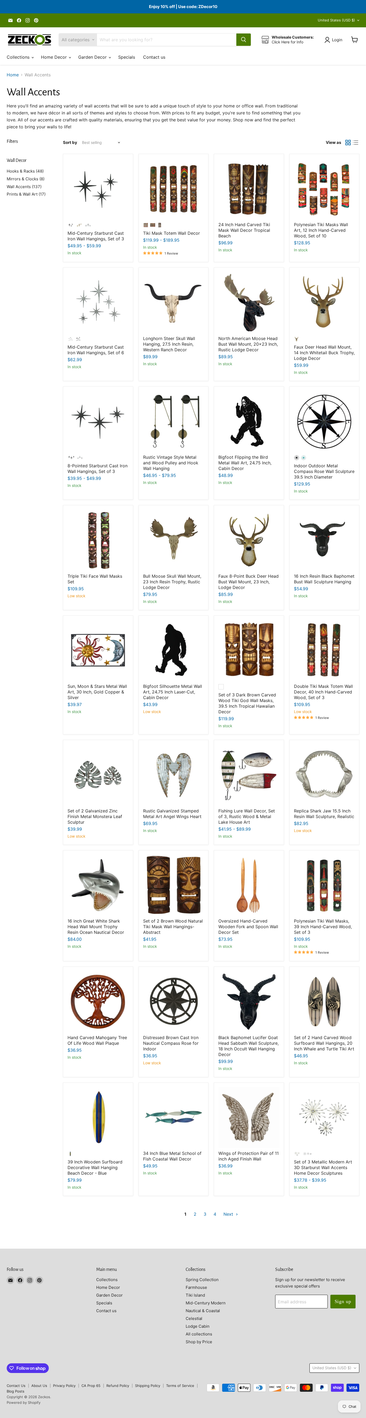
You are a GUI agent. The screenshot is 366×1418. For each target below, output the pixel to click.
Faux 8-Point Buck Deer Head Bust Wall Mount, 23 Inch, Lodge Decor (248, 581)
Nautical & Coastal (203, 1310)
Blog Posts (15, 1391)
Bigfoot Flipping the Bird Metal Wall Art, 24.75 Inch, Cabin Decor (244, 462)
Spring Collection (202, 1279)
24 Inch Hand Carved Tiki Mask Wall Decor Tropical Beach (244, 230)
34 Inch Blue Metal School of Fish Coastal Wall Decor (172, 1156)
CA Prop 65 (90, 1385)
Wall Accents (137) (24, 186)
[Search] (243, 39)
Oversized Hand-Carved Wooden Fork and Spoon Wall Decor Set (248, 926)
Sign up (343, 1301)
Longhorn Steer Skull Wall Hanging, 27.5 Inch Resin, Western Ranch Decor (169, 344)
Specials (126, 57)
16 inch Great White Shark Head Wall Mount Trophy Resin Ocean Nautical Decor (96, 926)
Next (228, 1214)
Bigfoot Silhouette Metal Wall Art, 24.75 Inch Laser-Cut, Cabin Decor (172, 692)
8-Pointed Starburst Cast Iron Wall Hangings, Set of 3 (98, 468)
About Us (39, 1385)
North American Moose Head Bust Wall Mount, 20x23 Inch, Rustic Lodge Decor (248, 344)
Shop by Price (199, 1341)
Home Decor (54, 57)
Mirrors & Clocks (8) (25, 178)
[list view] (355, 142)
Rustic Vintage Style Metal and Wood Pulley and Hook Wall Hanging (170, 462)
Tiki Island (195, 1295)
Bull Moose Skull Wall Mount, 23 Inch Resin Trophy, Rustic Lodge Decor (172, 581)
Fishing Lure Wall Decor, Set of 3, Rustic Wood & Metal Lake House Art (246, 816)
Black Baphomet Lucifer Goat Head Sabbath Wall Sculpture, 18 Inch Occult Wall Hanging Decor (248, 1046)
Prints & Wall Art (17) (26, 194)
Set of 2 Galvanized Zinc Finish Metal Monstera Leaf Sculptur (95, 816)
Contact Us (16, 1385)
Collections (19, 57)
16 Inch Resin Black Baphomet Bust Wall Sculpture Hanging (324, 578)
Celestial (194, 1318)
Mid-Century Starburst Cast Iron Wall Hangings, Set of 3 (96, 235)
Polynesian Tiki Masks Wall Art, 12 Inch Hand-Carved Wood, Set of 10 (321, 230)
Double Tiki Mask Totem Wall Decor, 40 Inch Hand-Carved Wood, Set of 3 (323, 692)
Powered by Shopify (23, 1402)
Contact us (154, 57)
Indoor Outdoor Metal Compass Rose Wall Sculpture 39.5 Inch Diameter (324, 471)
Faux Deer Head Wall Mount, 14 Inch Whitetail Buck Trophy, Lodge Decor (324, 352)
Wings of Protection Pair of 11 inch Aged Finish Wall (248, 1156)
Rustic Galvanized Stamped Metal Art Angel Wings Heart (172, 813)
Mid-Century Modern (206, 1302)
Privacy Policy (64, 1385)
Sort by (70, 142)
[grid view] (348, 142)
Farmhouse (196, 1287)
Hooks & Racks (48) (25, 171)
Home (13, 74)
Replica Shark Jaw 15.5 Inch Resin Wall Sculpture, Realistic (324, 813)
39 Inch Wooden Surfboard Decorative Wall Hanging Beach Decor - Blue (95, 1167)
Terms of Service (180, 1385)
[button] (334, 40)
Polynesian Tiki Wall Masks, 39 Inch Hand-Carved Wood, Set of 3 (323, 926)
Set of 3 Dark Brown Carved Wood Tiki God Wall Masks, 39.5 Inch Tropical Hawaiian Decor (247, 703)
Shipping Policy (147, 1385)
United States (336, 20)
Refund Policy (117, 1385)
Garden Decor (93, 57)
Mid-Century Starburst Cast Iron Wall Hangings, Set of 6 (96, 349)
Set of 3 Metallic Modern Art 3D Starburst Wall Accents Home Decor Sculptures (323, 1167)
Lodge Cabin (198, 1326)
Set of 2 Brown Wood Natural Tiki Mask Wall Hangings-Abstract (173, 926)
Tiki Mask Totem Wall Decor (171, 233)
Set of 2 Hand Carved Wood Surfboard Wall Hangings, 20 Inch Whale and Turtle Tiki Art (324, 1043)
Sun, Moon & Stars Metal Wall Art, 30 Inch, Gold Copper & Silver (97, 692)
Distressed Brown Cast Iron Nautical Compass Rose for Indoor (171, 1043)
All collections (199, 1334)
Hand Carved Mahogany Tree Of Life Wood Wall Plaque (97, 1040)
